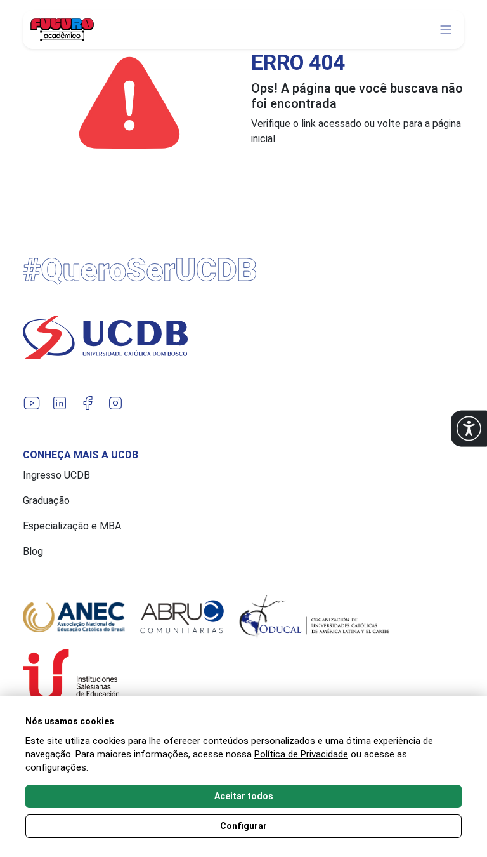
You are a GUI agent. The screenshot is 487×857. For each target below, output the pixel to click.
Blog (33, 551)
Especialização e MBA (72, 526)
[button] (469, 429)
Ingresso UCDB (56, 475)
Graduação (46, 501)
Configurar (243, 826)
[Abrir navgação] (446, 30)
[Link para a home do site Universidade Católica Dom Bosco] (243, 337)
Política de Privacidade (301, 754)
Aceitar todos (243, 796)
